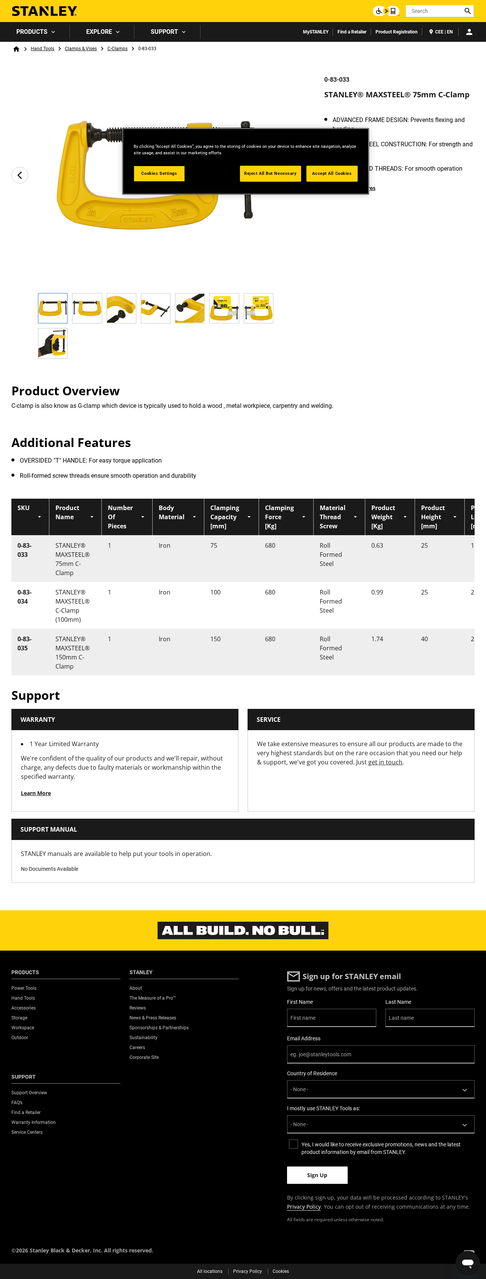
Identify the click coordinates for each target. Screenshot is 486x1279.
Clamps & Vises (81, 48)
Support (164, 31)
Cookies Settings (159, 173)
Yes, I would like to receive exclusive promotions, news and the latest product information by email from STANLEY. (381, 1148)
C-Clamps (117, 48)
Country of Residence (312, 1073)
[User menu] (469, 32)
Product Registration (397, 32)
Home (16, 49)
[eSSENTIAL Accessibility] (386, 11)
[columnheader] (30, 517)
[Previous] (19, 175)
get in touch (385, 762)
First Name (300, 1002)
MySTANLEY (315, 32)
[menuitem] (35, 32)
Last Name (398, 1002)
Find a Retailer (352, 32)
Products (31, 31)
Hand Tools (42, 48)
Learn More (36, 793)
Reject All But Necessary (270, 173)
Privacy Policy (304, 1206)
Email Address (303, 1038)
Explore (99, 31)
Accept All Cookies (332, 173)
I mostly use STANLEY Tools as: (323, 1108)
